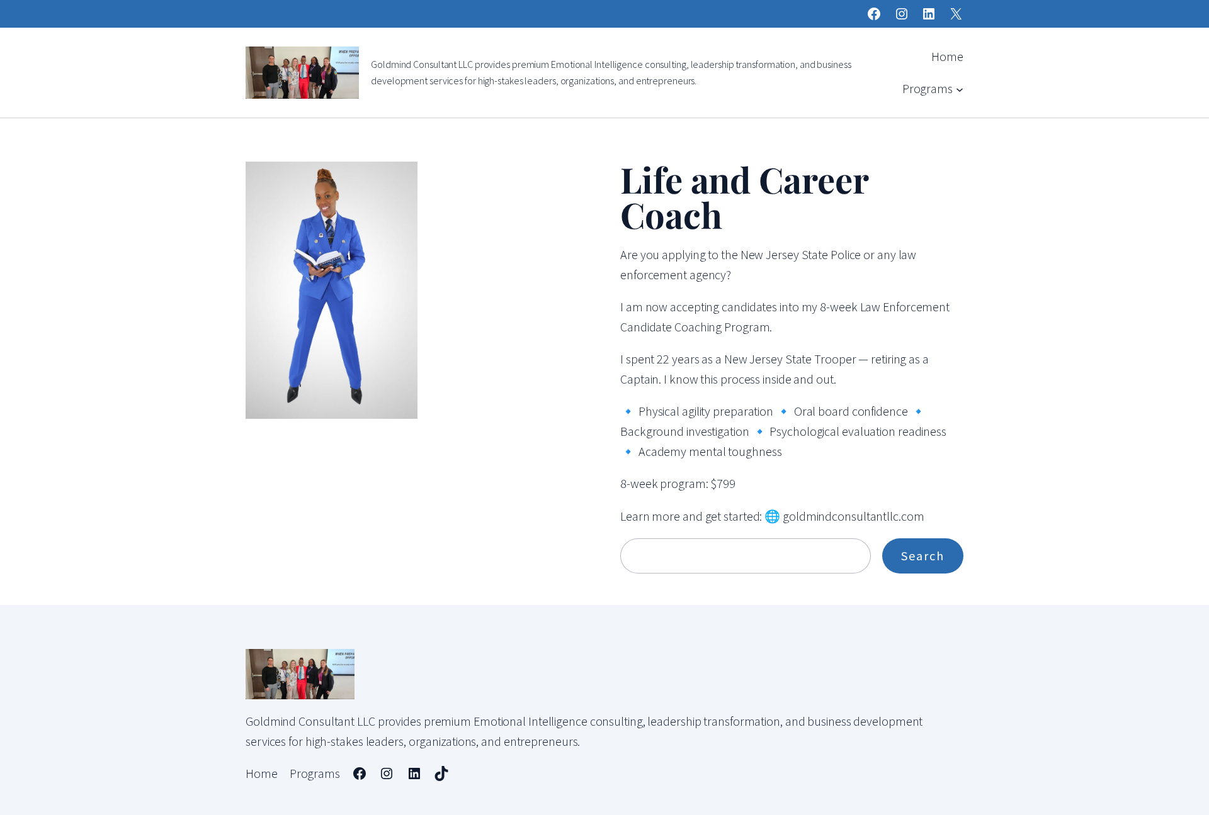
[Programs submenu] (959, 88)
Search (923, 555)
